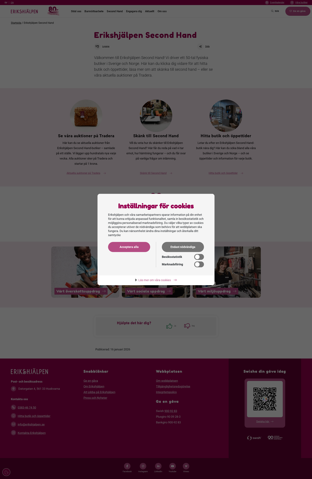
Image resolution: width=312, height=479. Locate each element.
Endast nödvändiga (182, 247)
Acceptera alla (129, 247)
